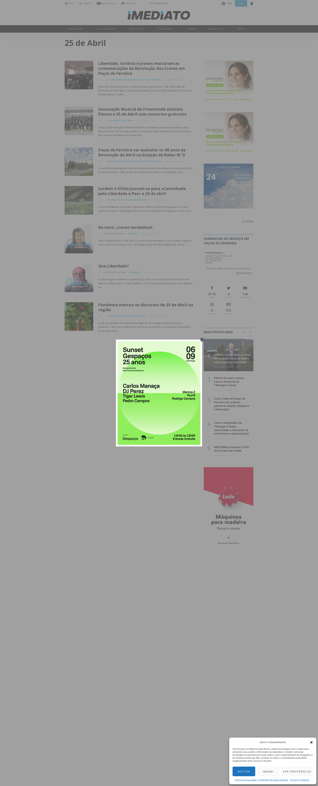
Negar (268, 771)
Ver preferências (297, 771)
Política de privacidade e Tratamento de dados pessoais (261, 780)
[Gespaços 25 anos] (159, 392)
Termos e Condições (299, 780)
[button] (311, 742)
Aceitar (244, 771)
